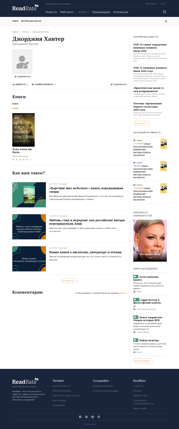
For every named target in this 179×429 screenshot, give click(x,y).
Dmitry (139, 352)
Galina (139, 140)
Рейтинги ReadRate (62, 390)
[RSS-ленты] (98, 417)
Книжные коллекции (103, 386)
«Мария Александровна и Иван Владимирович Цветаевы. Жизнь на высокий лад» (143, 149)
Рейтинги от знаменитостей (66, 395)
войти (123, 293)
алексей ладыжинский (146, 309)
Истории (63, 184)
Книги (82, 12)
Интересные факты (31, 21)
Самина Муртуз (143, 332)
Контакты (137, 390)
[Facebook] (80, 417)
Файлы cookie (140, 408)
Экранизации (101, 12)
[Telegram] (92, 417)
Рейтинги (66, 12)
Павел (139, 291)
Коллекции (120, 12)
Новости (51, 12)
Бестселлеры (59, 400)
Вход (163, 4)
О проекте (138, 386)
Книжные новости (61, 386)
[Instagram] (86, 417)
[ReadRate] (25, 7)
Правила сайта (140, 395)
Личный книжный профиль (105, 390)
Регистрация (150, 4)
